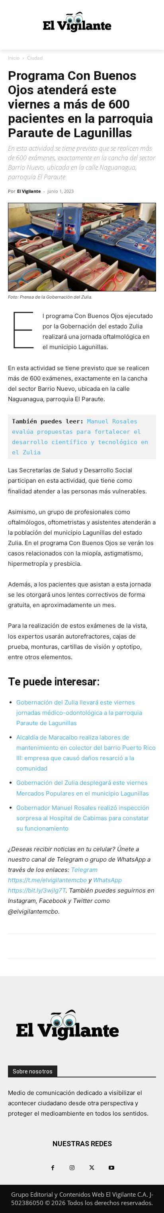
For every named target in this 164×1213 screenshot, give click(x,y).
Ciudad (35, 57)
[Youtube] (111, 1167)
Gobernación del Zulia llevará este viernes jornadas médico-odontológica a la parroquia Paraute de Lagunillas (79, 713)
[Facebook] (53, 1167)
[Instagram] (72, 1167)
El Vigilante (29, 191)
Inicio (14, 57)
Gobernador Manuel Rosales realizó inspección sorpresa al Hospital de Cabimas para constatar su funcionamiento (82, 818)
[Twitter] (92, 1167)
